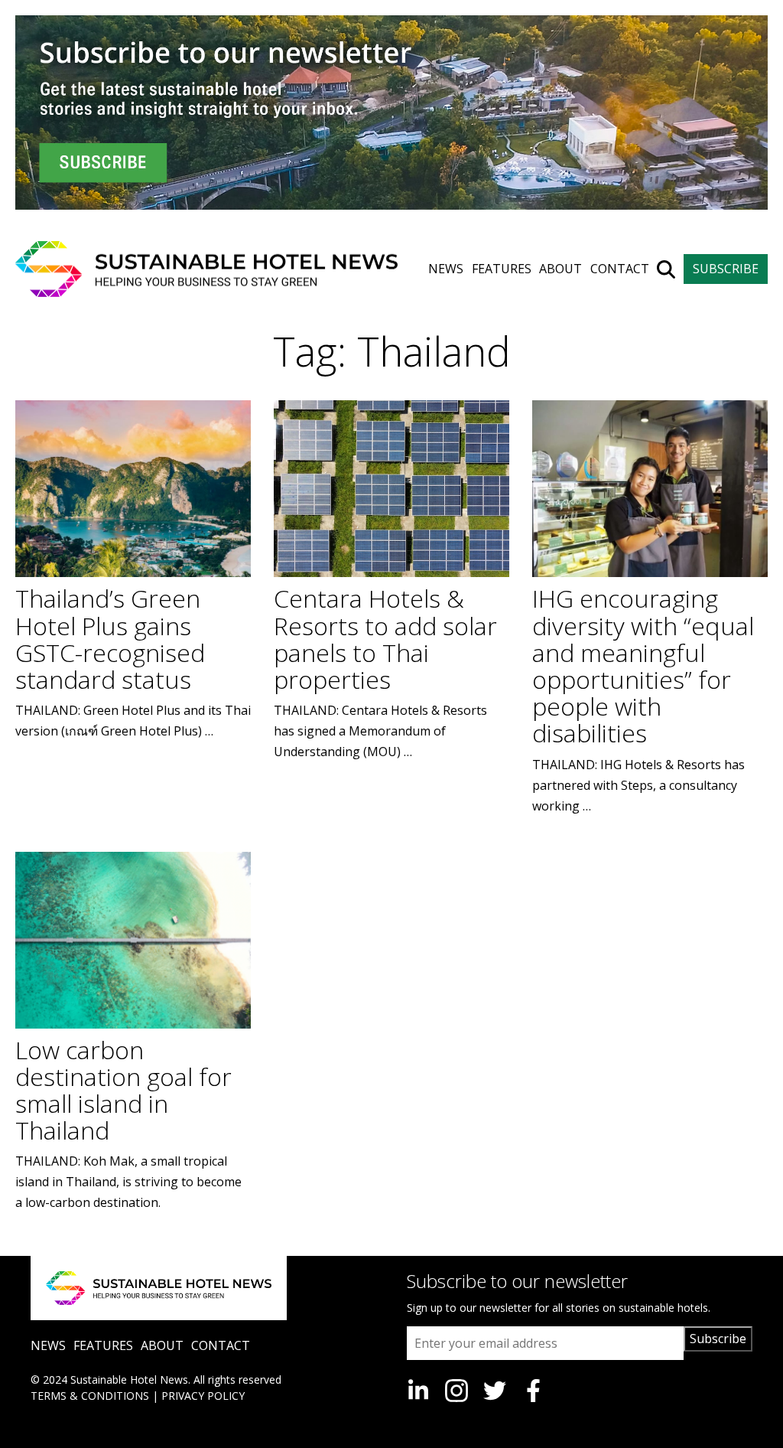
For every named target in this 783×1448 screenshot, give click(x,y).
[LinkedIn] (418, 1390)
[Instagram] (456, 1390)
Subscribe (718, 1338)
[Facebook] (532, 1390)
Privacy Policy (203, 1395)
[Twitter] (494, 1390)
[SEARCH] (666, 269)
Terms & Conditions (90, 1395)
